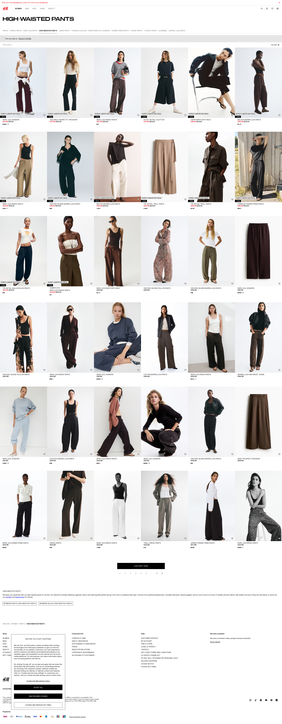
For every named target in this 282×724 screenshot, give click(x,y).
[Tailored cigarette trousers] (70, 83)
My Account (146, 641)
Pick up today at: (11, 39)
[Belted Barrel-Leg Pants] (258, 83)
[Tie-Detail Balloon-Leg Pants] (23, 251)
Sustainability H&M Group (84, 644)
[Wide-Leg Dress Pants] (117, 83)
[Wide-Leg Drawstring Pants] (23, 506)
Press (74, 647)
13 (157, 573)
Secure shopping (149, 661)
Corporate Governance (83, 652)
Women (18, 8)
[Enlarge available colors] (98, 124)
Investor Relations (81, 649)
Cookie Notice (147, 664)
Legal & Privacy (148, 647)
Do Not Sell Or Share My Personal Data (159, 658)
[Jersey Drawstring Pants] (211, 506)
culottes (9, 597)
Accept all (38, 687)
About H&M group (80, 641)
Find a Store (146, 644)
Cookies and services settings (38, 705)
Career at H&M (79, 638)
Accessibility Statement (83, 655)
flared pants (19, 597)
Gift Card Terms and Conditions (156, 652)
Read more (215, 642)
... (151, 573)
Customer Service (149, 638)
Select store (25, 39)
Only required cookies (38, 696)
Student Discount (11, 652)
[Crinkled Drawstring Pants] (258, 167)
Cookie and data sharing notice (38, 681)
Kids (34, 8)
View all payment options (77, 717)
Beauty (51, 8)
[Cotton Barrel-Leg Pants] (164, 337)
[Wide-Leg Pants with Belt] (117, 251)
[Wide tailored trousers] (258, 422)
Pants (22, 624)
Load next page (141, 566)
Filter (274, 45)
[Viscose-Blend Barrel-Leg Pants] (70, 167)
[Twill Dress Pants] (164, 506)
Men (27, 8)
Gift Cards (8, 655)
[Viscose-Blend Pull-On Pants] (164, 251)
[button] (10, 114)
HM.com (6, 624)
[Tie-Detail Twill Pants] (164, 167)
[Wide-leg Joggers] (23, 83)
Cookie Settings (148, 667)
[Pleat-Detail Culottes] (164, 83)
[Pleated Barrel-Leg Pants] (70, 422)
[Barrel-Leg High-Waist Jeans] (258, 337)
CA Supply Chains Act (150, 655)
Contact (145, 649)
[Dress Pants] (70, 506)
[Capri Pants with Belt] (211, 83)
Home (42, 8)
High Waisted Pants (36, 624)
